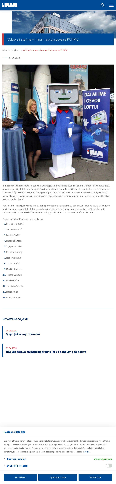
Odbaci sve (20, 477)
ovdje (86, 451)
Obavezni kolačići (16, 458)
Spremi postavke (58, 477)
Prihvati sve (95, 477)
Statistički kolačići (17, 465)
